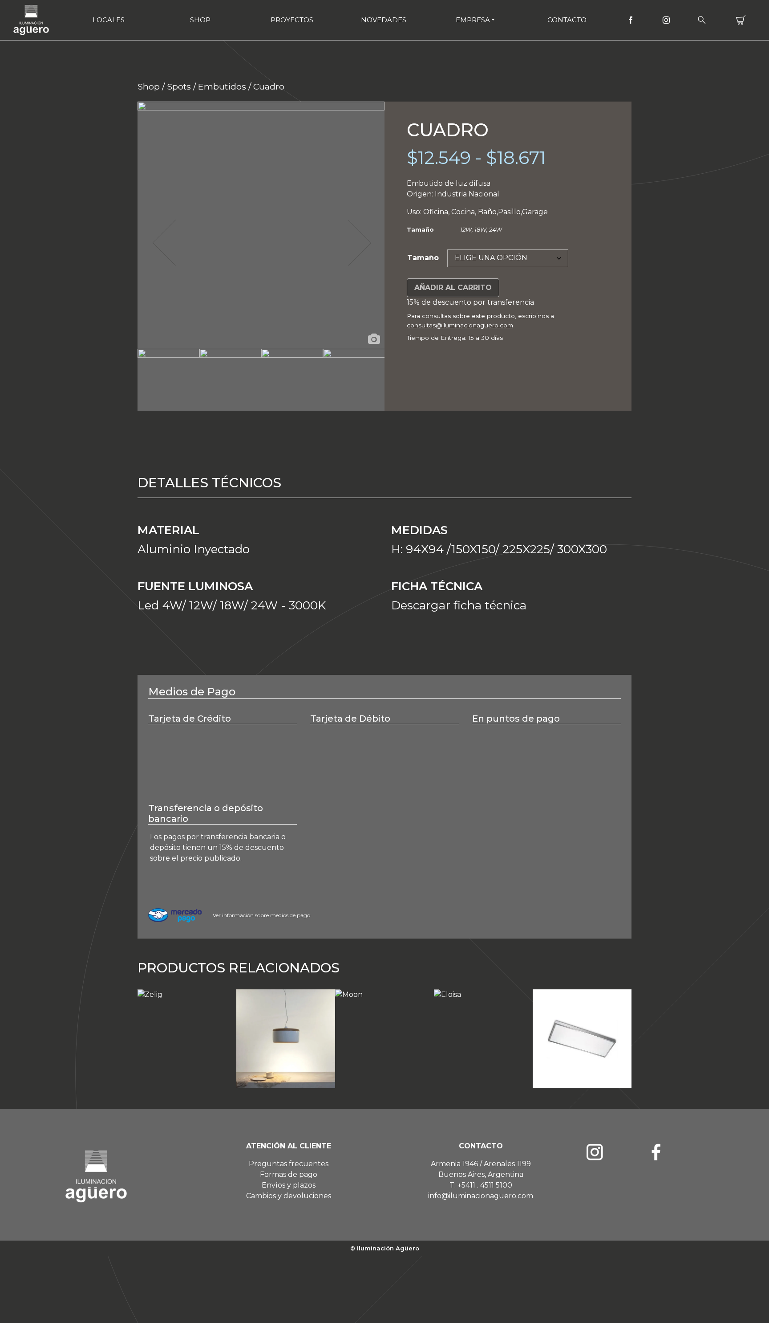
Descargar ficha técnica (458, 605)
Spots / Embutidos (206, 86)
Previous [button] (163, 243)
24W (495, 229)
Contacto (567, 20)
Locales (109, 20)
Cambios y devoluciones (288, 1196)
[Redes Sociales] (630, 20)
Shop (200, 20)
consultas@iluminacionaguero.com (460, 325)
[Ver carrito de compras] (741, 20)
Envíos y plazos (289, 1185)
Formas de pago (288, 1174)
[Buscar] (702, 20)
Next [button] (358, 243)
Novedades (383, 20)
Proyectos (292, 20)
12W (466, 229)
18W (480, 229)
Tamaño (423, 257)
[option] (261, 225)
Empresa (473, 20)
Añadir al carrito (453, 287)
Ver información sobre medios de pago (261, 915)
